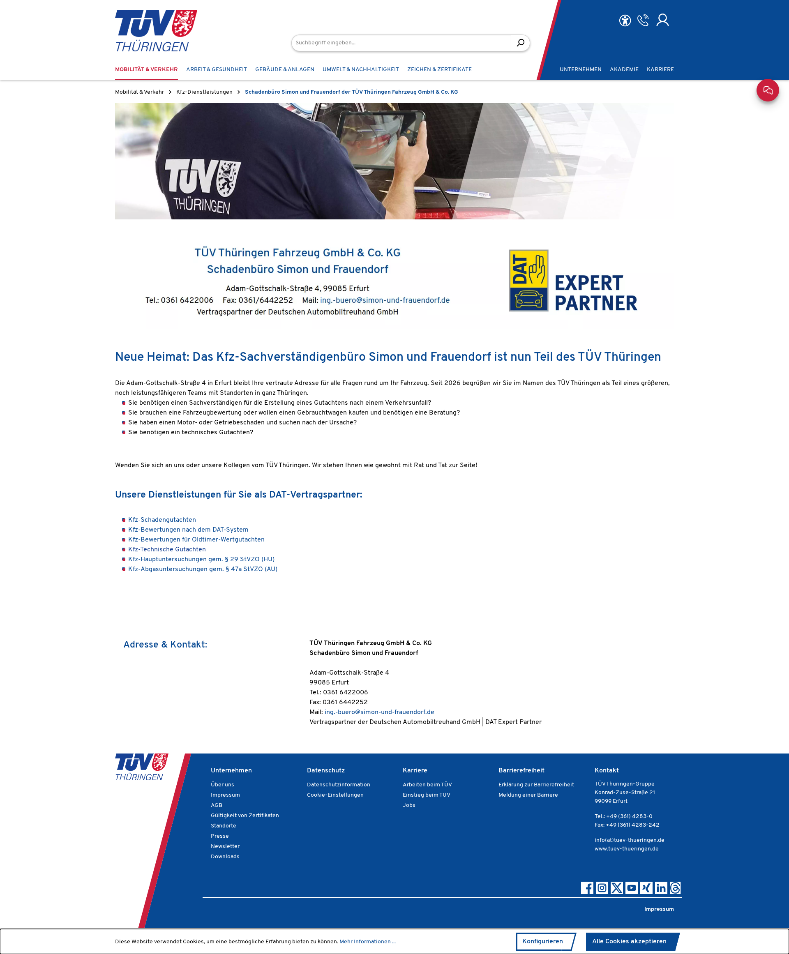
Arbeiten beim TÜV (427, 785)
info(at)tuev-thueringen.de (629, 840)
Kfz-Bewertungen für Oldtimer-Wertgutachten (196, 540)
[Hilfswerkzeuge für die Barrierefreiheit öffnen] (625, 20)
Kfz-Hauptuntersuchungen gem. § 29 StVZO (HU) (201, 559)
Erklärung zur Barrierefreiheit (536, 785)
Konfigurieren (542, 941)
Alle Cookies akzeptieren (629, 941)
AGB (216, 805)
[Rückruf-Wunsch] (643, 20)
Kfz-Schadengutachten (163, 520)
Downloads (225, 857)
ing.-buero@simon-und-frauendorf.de (379, 712)
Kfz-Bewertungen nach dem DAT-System (189, 530)
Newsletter (225, 846)
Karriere (415, 770)
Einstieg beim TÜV (426, 795)
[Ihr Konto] (662, 20)
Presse (220, 836)
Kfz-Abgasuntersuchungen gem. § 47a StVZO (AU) (202, 569)
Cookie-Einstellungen (335, 795)
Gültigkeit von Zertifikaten (245, 816)
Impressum (225, 795)
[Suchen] (520, 43)
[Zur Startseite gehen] (144, 30)
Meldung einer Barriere (528, 795)
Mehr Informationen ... (367, 942)
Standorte (223, 826)
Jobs (409, 805)
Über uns (222, 785)
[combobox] (401, 43)
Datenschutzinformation (338, 785)
